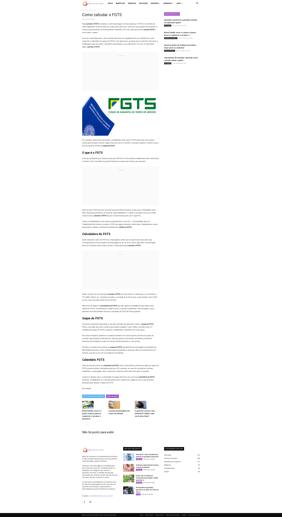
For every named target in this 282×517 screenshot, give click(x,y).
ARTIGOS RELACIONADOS (93, 396)
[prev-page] (83, 423)
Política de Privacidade (172, 515)
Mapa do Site (160, 515)
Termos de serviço (194, 515)
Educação (143, 3)
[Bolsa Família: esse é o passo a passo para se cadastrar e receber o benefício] (88, 405)
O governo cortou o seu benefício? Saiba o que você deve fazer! (145, 413)
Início (110, 3)
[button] (197, 3)
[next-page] (87, 423)
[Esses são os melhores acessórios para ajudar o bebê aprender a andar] (128, 478)
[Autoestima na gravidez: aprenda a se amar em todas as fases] (128, 490)
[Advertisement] (120, 71)
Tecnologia (168, 25)
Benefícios (120, 3)
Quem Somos (149, 515)
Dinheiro (155, 3)
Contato (184, 515)
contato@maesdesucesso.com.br (101, 496)
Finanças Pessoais (169, 50)
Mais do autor (112, 396)
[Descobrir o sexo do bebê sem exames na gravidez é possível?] (128, 457)
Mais (179, 3)
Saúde (138, 494)
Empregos (167, 3)
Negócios (132, 3)
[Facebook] (84, 502)
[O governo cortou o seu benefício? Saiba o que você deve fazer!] (140, 405)
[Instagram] (90, 502)
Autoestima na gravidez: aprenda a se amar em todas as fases (147, 490)
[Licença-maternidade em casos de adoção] (114, 405)
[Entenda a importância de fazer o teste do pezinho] (128, 468)
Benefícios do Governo (171, 38)
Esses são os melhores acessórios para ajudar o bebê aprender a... (147, 478)
